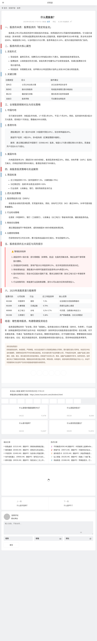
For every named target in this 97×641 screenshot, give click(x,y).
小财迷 (17, 391)
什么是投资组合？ (74, 408)
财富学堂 (12, 8)
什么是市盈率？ (25, 423)
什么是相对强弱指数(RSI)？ (30, 408)
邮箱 (37, 538)
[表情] (85, 532)
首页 (5, 8)
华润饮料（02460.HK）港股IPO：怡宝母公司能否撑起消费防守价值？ (31, 453)
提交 (11, 545)
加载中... (8, 490)
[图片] (89, 532)
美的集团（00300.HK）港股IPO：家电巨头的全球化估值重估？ (28, 450)
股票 (18, 8)
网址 (67, 538)
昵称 (7, 538)
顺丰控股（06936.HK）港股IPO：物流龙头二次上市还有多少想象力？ (31, 460)
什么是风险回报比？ (75, 423)
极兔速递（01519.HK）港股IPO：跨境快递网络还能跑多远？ (27, 446)
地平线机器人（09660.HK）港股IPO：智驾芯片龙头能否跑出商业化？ (31, 457)
